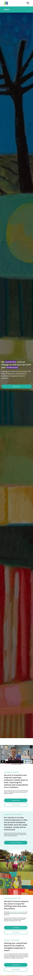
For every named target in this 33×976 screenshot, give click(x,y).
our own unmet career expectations (18, 912)
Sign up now (16, 386)
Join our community (16, 842)
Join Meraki (15, 927)
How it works (16, 805)
